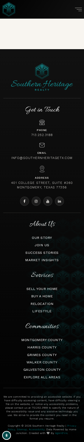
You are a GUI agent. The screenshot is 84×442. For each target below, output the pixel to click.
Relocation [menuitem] (42, 304)
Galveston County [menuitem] (42, 370)
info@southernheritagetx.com (42, 158)
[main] (42, 23)
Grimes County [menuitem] (42, 355)
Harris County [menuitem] (42, 347)
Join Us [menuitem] (42, 245)
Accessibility (37, 429)
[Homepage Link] (9, 9)
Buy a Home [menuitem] (42, 296)
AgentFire (61, 433)
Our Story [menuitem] (42, 238)
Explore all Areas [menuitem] (42, 377)
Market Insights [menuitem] (42, 260)
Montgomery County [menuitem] (42, 340)
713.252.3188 (42, 135)
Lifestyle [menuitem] (42, 311)
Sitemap (22, 429)
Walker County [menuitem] (42, 362)
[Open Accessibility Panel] (6, 435)
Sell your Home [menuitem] (42, 289)
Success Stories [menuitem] (42, 253)
